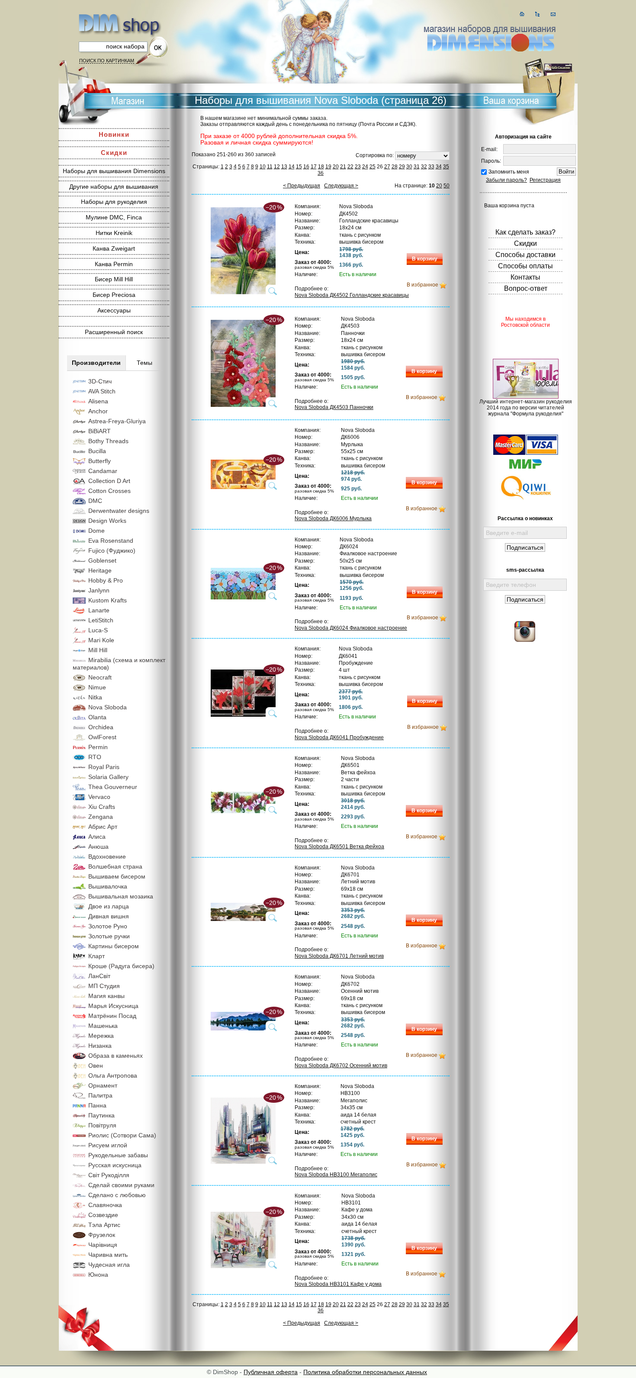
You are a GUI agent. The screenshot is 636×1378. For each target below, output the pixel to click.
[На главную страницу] (522, 14)
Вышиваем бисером (116, 876)
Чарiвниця (102, 1244)
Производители (96, 362)
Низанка (100, 1045)
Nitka (95, 697)
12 (277, 167)
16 (306, 167)
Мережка (101, 1035)
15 (299, 167)
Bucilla (97, 451)
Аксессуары (114, 310)
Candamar (102, 470)
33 (431, 167)
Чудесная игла (109, 1264)
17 (314, 167)
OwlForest (102, 737)
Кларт (96, 956)
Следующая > (341, 186)
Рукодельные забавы (118, 1155)
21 (343, 167)
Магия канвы (106, 995)
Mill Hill (97, 650)
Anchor (98, 411)
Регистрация (545, 180)
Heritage (100, 570)
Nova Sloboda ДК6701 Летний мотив (339, 956)
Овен (95, 1065)
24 (365, 167)
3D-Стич (100, 381)
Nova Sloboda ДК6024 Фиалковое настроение (351, 628)
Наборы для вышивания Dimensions (114, 170)
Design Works (107, 520)
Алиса (97, 836)
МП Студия (104, 985)
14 (292, 167)
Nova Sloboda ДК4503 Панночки (334, 407)
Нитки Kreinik (114, 232)
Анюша (98, 846)
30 (409, 167)
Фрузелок (101, 1234)
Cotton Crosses (109, 490)
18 (321, 167)
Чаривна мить (108, 1254)
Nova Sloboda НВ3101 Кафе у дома (338, 1284)
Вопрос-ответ (525, 288)
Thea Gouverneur (112, 786)
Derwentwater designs (118, 510)
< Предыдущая (301, 186)
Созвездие (103, 1214)
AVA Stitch (102, 391)
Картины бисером (113, 946)
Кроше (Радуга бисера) (121, 966)
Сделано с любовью (117, 1194)
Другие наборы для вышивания (113, 186)
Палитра (100, 1095)
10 (263, 167)
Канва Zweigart (114, 248)
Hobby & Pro (105, 580)
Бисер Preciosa (114, 294)
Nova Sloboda (107, 707)
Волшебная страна (115, 866)
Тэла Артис (104, 1224)
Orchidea (100, 727)
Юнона (98, 1274)
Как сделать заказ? (525, 232)
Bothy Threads (108, 441)
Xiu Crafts (101, 806)
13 (284, 167)
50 (446, 186)
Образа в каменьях (115, 1055)
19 (328, 167)
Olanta (97, 717)
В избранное (422, 285)
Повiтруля (102, 1125)
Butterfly (99, 460)
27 (387, 167)
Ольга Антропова (112, 1075)
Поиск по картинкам (106, 60)
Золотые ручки (109, 936)
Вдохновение (107, 856)
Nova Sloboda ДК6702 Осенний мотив (341, 1065)
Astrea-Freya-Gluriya (117, 421)
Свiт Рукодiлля (108, 1175)
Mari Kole (101, 640)
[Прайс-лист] (537, 14)
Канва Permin (114, 264)
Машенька (103, 1025)
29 (402, 167)
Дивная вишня (108, 916)
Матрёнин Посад (112, 1015)
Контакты (525, 277)
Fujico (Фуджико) (111, 550)
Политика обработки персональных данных (365, 1371)
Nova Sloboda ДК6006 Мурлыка (333, 518)
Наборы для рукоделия (114, 201)
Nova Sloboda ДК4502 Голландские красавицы (352, 295)
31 (417, 167)
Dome (96, 530)
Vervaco (99, 796)
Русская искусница (114, 1165)
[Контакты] (553, 14)
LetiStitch (100, 620)
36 (321, 173)
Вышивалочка (107, 886)
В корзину (424, 259)
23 (358, 167)
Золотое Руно (107, 926)
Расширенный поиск (114, 331)
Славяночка (105, 1204)
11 (270, 167)
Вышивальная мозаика (120, 896)
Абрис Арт (102, 826)
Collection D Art (109, 480)
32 (424, 167)
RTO (94, 756)
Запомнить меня (508, 172)
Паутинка (101, 1115)
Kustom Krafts (107, 600)
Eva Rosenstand (110, 540)
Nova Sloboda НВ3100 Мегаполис (336, 1175)
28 (395, 167)
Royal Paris (103, 766)
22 (350, 167)
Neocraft (100, 677)
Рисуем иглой (107, 1145)
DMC (95, 500)
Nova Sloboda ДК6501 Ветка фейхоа (339, 847)
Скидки (114, 152)
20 (336, 167)
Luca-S (98, 630)
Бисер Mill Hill (114, 279)
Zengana (100, 816)
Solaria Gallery (108, 776)
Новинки (114, 134)
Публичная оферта (271, 1371)
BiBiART (99, 431)
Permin (98, 747)
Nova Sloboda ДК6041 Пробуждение (339, 737)
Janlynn (98, 590)
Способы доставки (525, 254)
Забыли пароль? (506, 180)
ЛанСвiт (99, 975)
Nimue (97, 687)
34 (439, 167)
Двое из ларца (108, 906)
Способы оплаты (525, 266)
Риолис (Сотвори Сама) (122, 1135)
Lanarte (98, 610)
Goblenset (102, 560)
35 (446, 167)
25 (372, 167)
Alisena (98, 401)
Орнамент (102, 1085)
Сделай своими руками (121, 1185)
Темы (144, 362)
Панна (97, 1105)
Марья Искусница (113, 1005)
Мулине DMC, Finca (114, 217)
